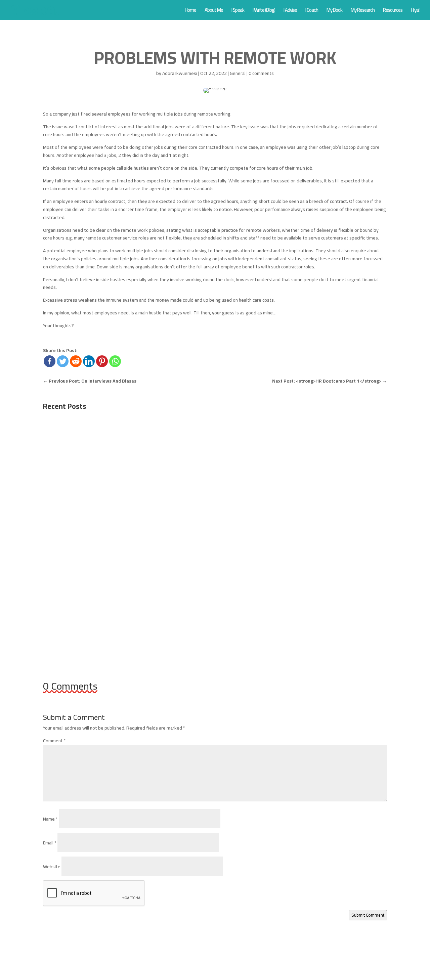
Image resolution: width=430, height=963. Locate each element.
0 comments (261, 73)
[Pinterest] (102, 361)
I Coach (311, 11)
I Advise (290, 11)
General (238, 73)
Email (49, 842)
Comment (54, 740)
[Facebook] (49, 361)
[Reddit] (76, 361)
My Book (334, 11)
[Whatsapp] (115, 361)
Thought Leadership (143, 534)
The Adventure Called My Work (90, 604)
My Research (363, 11)
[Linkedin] (89, 361)
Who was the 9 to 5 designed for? (94, 443)
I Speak (237, 11)
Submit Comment (367, 915)
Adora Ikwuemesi (179, 73)
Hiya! (415, 11)
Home (190, 11)
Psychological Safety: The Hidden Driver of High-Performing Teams (136, 524)
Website (51, 866)
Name (50, 819)
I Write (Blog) (264, 11)
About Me (214, 11)
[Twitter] (63, 361)
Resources (392, 11)
